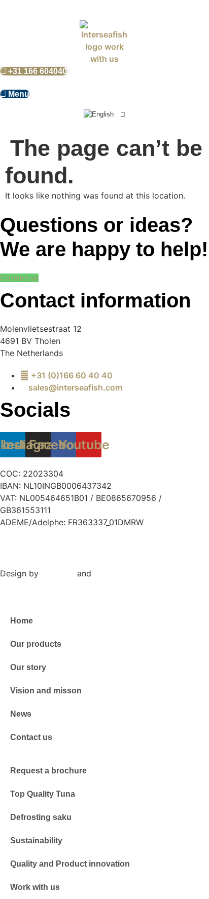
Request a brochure (48, 770)
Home (21, 620)
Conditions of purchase (47, 554)
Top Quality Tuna (42, 794)
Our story (28, 667)
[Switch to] (104, 114)
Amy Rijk (58, 573)
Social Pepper (120, 573)
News (20, 714)
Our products (35, 644)
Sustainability (36, 840)
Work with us (35, 887)
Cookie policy (146, 542)
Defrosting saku (41, 817)
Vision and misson (46, 690)
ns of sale (134, 554)
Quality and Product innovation (70, 863)
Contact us (31, 737)
